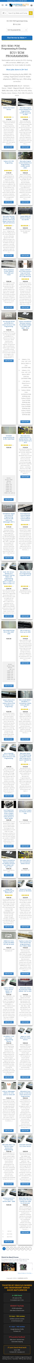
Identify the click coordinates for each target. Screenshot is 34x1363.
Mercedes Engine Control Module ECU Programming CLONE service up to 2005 (25, 111)
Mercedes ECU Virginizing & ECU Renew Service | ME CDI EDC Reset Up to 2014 (25, 439)
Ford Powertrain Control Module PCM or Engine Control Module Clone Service (25, 517)
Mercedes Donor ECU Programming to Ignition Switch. (25, 573)
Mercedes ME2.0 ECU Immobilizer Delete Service (25, 861)
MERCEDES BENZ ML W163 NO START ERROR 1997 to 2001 (25, 989)
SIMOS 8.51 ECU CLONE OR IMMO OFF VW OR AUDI (8, 942)
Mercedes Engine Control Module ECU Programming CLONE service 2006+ (25, 164)
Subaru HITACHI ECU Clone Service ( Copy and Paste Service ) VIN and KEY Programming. (25, 273)
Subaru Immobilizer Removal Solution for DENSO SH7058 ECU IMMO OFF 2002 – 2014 (25, 325)
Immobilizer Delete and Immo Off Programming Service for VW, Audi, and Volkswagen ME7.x (9, 518)
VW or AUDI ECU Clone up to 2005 (25, 631)
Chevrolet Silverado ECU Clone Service (25, 1145)
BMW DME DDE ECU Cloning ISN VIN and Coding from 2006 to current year (25, 1200)
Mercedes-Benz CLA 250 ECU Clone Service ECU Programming (8, 1147)
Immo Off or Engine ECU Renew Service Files (25, 811)
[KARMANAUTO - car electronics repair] (19, 5)
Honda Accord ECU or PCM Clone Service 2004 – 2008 (9, 1199)
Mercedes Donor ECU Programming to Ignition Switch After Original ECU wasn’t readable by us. (25, 757)
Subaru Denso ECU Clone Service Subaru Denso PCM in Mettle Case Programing (9, 703)
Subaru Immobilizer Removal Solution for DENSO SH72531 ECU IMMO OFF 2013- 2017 (8, 863)
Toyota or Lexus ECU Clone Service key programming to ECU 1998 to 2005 (25, 943)
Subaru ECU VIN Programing (9, 162)
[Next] (30, 1248)
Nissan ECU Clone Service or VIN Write (25, 890)
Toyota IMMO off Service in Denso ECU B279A (25, 217)
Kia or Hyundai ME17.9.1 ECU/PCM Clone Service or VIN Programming (8, 756)
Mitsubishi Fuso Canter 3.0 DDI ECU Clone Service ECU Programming (25, 1094)
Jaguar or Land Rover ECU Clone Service (25, 1038)
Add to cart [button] (8, 147)
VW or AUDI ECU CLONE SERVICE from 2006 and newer (9, 272)
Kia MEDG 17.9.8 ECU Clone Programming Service (9, 1039)
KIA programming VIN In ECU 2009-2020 (8, 632)
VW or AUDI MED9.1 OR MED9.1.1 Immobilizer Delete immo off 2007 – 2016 (25, 703)
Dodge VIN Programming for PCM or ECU (8, 890)
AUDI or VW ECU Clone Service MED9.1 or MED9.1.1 (9, 990)
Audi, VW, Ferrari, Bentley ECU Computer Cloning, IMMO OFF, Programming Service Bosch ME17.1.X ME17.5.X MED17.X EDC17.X (9, 577)
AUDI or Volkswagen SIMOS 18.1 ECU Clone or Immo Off (8, 1093)
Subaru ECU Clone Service (9, 108)
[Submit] (31, 13)
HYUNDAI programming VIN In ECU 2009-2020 (8, 437)
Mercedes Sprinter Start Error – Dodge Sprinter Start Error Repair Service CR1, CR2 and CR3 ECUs (9, 219)
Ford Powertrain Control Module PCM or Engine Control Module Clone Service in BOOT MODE (9, 814)
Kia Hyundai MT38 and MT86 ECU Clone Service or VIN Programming (8, 324)
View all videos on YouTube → (25, 1273)
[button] (2, 5)
